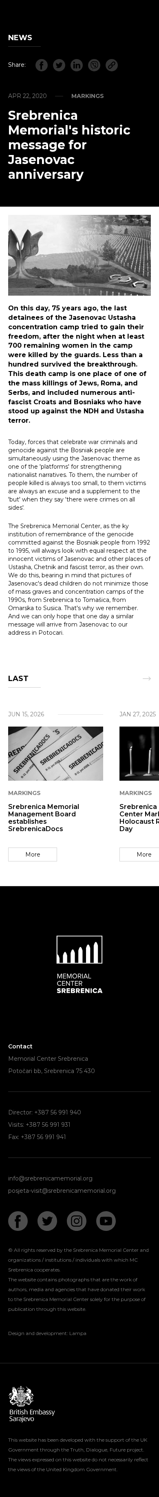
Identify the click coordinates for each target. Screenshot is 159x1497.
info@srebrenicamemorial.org (50, 1178)
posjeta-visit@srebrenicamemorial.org (62, 1190)
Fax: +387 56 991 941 (37, 1137)
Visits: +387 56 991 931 (39, 1124)
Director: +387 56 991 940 (44, 1112)
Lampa (77, 1333)
